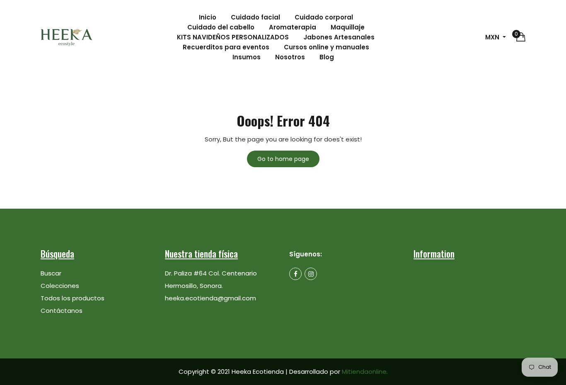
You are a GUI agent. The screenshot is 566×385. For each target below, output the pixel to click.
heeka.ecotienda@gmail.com (210, 298)
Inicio (207, 17)
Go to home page (283, 159)
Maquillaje (348, 27)
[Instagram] (311, 274)
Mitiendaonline (365, 371)
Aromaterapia (292, 27)
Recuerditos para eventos (226, 47)
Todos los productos (72, 298)
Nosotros (290, 57)
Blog (326, 57)
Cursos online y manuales (326, 47)
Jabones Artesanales (339, 37)
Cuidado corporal (324, 17)
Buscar (51, 273)
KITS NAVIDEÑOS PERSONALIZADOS (233, 37)
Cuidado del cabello (220, 27)
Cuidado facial (255, 17)
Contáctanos (61, 310)
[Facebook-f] (295, 274)
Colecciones (60, 285)
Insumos (246, 57)
